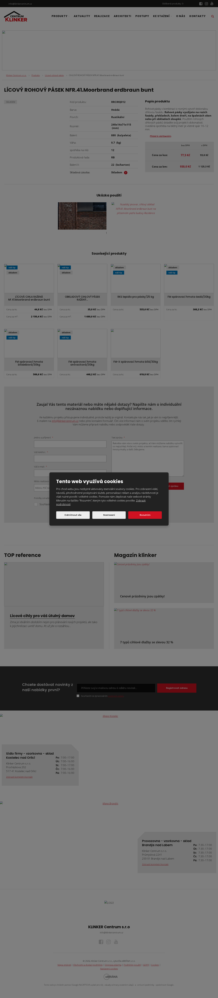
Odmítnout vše (72, 515)
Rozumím (145, 515)
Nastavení (109, 515)
